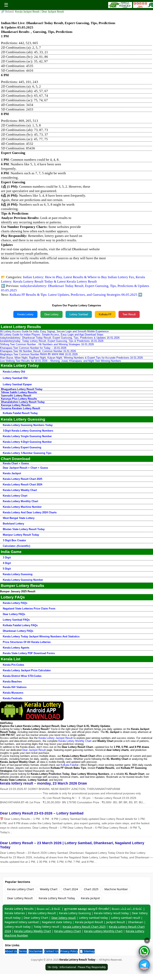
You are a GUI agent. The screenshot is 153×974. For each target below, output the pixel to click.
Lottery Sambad (79, 314)
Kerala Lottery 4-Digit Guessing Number (27, 441)
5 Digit (7, 568)
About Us (11, 951)
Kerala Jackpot (12, 473)
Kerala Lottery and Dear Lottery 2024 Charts (30, 512)
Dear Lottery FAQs (14, 614)
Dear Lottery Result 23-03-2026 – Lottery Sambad (41, 813)
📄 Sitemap (87, 951)
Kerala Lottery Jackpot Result (55, 737)
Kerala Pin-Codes (13, 664)
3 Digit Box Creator (14, 540)
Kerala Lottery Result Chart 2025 (22, 478)
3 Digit (7, 557)
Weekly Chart (48, 889)
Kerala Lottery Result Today (57, 898)
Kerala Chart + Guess (16, 463)
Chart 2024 (70, 889)
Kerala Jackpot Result (27, 11)
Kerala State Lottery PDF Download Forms (29, 653)
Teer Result (129, 314)
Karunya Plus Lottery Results (19, 398)
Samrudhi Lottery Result (16, 395)
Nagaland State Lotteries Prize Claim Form (29, 608)
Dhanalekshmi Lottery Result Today (23, 401)
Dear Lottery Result (20, 898)
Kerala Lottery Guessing (17, 574)
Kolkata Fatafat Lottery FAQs (20, 625)
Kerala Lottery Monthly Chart (20, 501)
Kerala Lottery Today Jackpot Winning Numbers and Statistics (41, 636)
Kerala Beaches (12, 681)
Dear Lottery (51, 314)
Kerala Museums (13, 692)
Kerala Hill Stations (14, 687)
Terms (23, 951)
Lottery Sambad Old (15, 378)
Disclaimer (35, 951)
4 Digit (7, 563)
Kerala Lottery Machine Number (22, 506)
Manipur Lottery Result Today (21, 534)
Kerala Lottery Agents (16, 647)
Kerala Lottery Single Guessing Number (27, 436)
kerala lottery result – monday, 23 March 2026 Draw (43, 783)
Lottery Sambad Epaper (17, 384)
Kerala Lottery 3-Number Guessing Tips (27, 453)
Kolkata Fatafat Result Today (20, 413)
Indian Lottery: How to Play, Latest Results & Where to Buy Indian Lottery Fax (78, 277)
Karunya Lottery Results (15, 405)
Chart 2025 (91, 889)
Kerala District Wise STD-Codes (22, 675)
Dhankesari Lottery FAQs (18, 630)
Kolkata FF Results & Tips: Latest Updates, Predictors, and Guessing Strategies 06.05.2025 (73, 295)
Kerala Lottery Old (14, 371)
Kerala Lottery (25, 314)
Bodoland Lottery (13, 523)
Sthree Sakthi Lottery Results (19, 392)
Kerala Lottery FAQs (15, 602)
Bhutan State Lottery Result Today (24, 529)
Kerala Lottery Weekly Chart (20, 490)
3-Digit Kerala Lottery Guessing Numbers (28, 430)
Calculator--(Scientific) (16, 545)
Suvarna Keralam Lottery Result (20, 408)
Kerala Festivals (12, 698)
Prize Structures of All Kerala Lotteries (27, 642)
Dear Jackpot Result (53, 11)
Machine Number (116, 889)
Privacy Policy (69, 951)
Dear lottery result (63, 918)
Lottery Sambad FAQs (16, 619)
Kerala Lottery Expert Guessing (22, 447)
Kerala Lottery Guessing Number (23, 579)
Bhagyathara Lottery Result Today (21, 389)
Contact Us (51, 951)
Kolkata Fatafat (69, 764)
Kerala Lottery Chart (15, 495)
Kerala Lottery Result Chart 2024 (22, 484)
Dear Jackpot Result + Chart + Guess (25, 467)
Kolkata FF (105, 314)
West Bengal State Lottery (18, 518)
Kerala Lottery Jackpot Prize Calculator (27, 670)
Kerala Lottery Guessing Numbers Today (28, 425)
